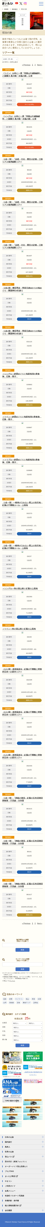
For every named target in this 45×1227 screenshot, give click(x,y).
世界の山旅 (9, 1152)
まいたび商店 (10, 1176)
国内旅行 (15, 9)
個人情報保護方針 (12, 1205)
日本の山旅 (9, 1137)
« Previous (26, 65)
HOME (6, 9)
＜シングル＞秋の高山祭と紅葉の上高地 (20, 588)
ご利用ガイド (10, 1186)
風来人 (7, 1147)
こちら (13, 981)
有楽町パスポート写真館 (14, 1196)
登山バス (8, 1157)
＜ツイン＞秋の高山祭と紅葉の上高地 (19, 629)
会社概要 (8, 1210)
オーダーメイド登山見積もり (16, 1166)
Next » (39, 65)
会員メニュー (10, 1191)
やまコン (8, 1181)
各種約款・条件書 (12, 1200)
